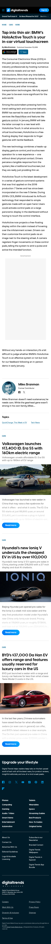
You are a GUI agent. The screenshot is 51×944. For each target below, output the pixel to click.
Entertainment (8, 822)
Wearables (34, 804)
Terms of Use (7, 918)
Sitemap (32, 912)
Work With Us (7, 907)
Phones (5, 800)
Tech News (35, 422)
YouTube (23, 782)
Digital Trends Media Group (14, 927)
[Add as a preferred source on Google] (9, 52)
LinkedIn (42, 782)
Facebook (3, 782)
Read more (10, 525)
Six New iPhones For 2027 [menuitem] (28, 16)
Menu (3, 10)
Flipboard (3, 788)
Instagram (10, 782)
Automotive (7, 826)
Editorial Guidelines (10, 851)
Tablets (32, 800)
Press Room (34, 907)
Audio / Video (8, 813)
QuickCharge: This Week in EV (14, 422)
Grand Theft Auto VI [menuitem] (9, 16)
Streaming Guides (37, 813)
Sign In (44, 10)
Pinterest (36, 782)
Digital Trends (14, 13)
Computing (7, 804)
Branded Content (36, 845)
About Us (6, 837)
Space (32, 809)
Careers (5, 902)
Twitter (16, 782)
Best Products (35, 817)
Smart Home (7, 817)
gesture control (10, 120)
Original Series (35, 826)
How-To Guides (35, 822)
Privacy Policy (34, 902)
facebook (19, 392)
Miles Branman (10, 47)
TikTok (29, 782)
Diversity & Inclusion (10, 912)
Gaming (5, 809)
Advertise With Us (9, 847)
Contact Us (6, 842)
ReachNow (21, 116)
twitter (24, 392)
